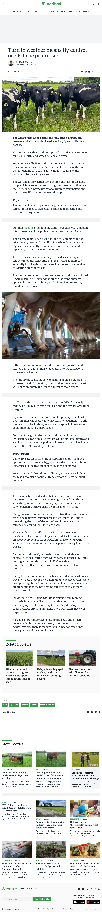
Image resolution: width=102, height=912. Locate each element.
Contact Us (41, 909)
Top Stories (16, 11)
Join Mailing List (42, 899)
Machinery (53, 11)
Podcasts (86, 11)
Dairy (30, 11)
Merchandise (93, 909)
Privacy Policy (68, 909)
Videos (78, 11)
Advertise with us (81, 909)
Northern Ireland (67, 11)
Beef (24, 11)
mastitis (29, 227)
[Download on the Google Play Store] (93, 902)
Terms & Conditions (54, 909)
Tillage (44, 11)
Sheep (37, 11)
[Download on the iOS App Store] (79, 902)
